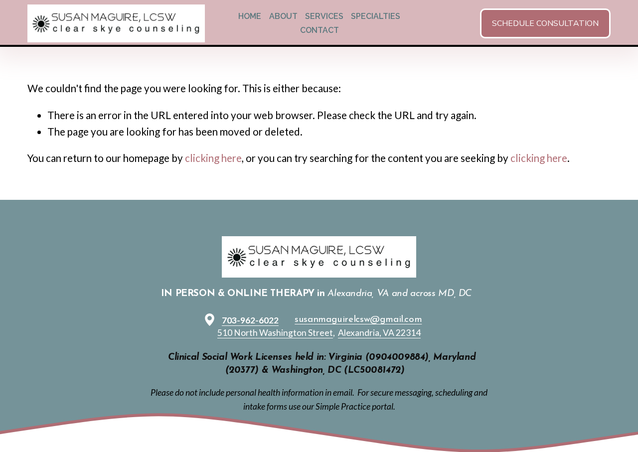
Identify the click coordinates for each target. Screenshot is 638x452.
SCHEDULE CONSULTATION (545, 23)
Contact (319, 30)
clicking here (213, 158)
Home (249, 16)
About (283, 16)
